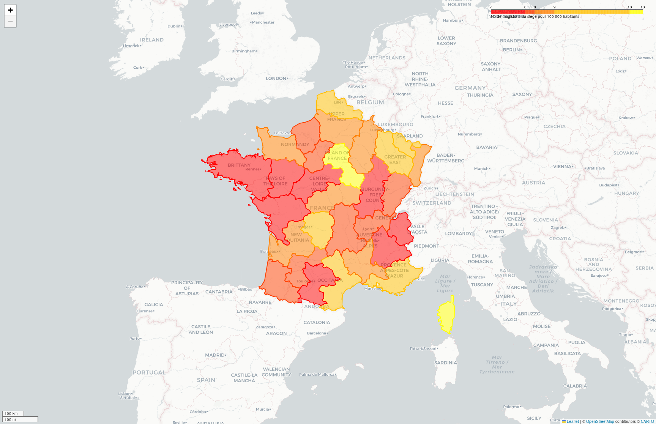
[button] (10, 10)
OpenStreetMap (600, 421)
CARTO (647, 421)
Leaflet (572, 421)
